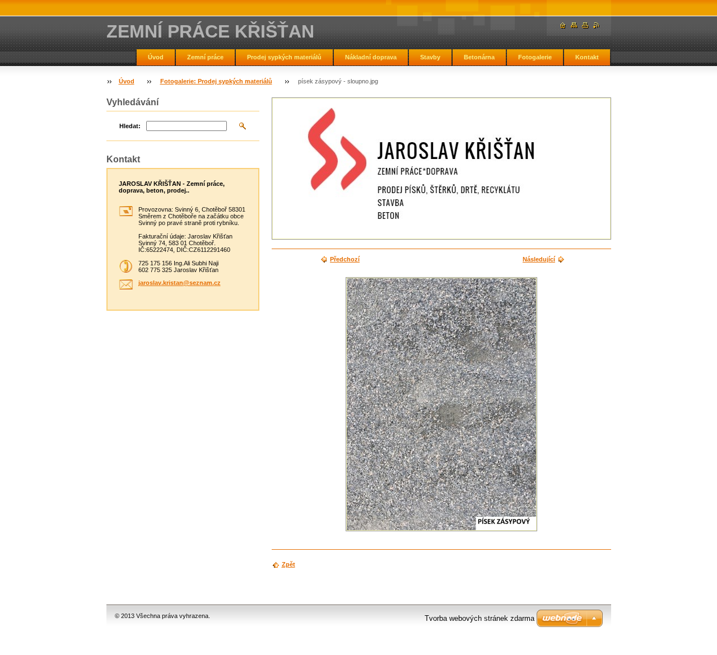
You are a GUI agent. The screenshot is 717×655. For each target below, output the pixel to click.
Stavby (430, 57)
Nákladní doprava (371, 57)
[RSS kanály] (596, 25)
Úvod (156, 57)
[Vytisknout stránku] (585, 25)
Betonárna (479, 57)
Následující (539, 259)
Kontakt (587, 57)
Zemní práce (205, 57)
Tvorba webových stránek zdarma (479, 618)
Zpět (288, 564)
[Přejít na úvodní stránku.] (563, 25)
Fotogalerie (535, 57)
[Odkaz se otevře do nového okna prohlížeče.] (441, 404)
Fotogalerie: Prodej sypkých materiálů (216, 81)
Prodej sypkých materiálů (284, 57)
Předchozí (345, 259)
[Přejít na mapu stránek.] (574, 25)
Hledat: (130, 126)
